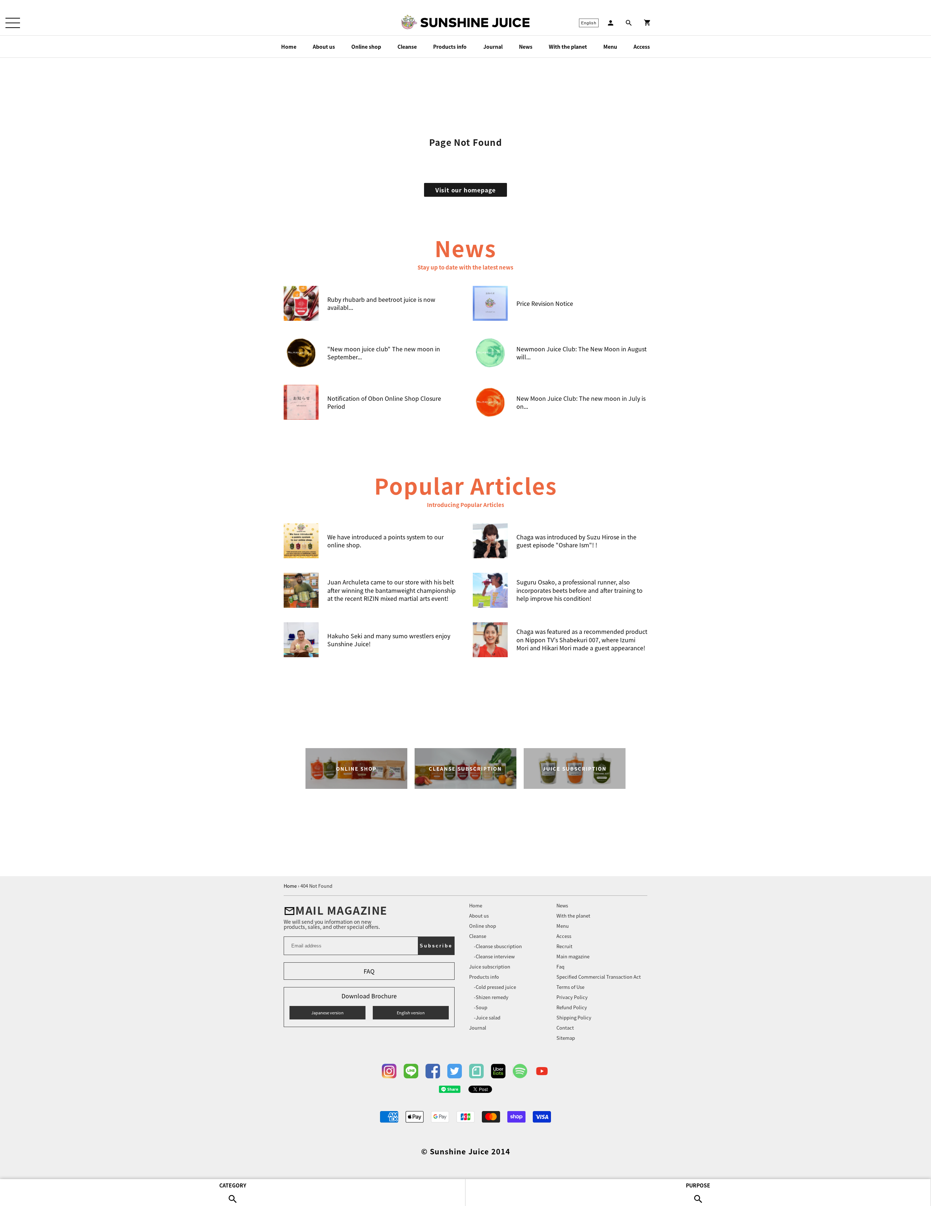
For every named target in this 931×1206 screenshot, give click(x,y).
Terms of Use (570, 987)
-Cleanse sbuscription (498, 946)
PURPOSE (698, 1185)
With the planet (568, 46)
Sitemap (565, 1037)
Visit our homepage (465, 189)
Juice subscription (489, 966)
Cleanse (407, 46)
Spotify (520, 1071)
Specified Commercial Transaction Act (598, 976)
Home (288, 46)
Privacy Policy (572, 997)
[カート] (647, 23)
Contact (565, 1027)
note (476, 1071)
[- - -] (12, 23)
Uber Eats (498, 1071)
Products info (450, 46)
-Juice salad (487, 1017)
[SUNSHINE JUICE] (475, 22)
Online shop (366, 46)
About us (324, 46)
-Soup (480, 1007)
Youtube (542, 1071)
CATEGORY (232, 1185)
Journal (493, 46)
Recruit (564, 946)
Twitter (454, 1071)
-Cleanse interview (494, 956)
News (525, 46)
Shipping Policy (573, 1017)
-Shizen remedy (491, 997)
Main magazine (573, 956)
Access (642, 46)
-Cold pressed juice (495, 987)
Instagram (389, 1071)
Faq (560, 966)
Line (411, 1071)
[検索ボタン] (629, 23)
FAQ (369, 971)
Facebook (432, 1071)
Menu (610, 46)
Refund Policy (571, 1007)
